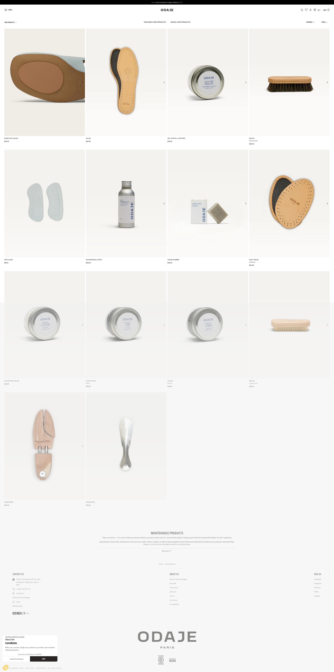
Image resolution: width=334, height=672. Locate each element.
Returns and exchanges (178, 579)
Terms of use (29, 668)
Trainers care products (155, 22)
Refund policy (17, 606)
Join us (172, 596)
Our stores (173, 600)
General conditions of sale (13, 668)
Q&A (18, 601)
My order (173, 583)
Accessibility (174, 604)
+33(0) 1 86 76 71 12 (23, 589)
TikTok (316, 591)
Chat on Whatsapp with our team (28, 582)
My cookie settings (54, 668)
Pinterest (317, 587)
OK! (44, 659)
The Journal (174, 587)
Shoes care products (180, 22)
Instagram (317, 583)
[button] (5, 667)
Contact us (20, 593)
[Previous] (6, 82)
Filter (323, 22)
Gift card (173, 591)
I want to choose (16, 659)
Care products (9, 22)
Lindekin (317, 596)
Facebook (317, 579)
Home (161, 564)
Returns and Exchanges (21, 597)
